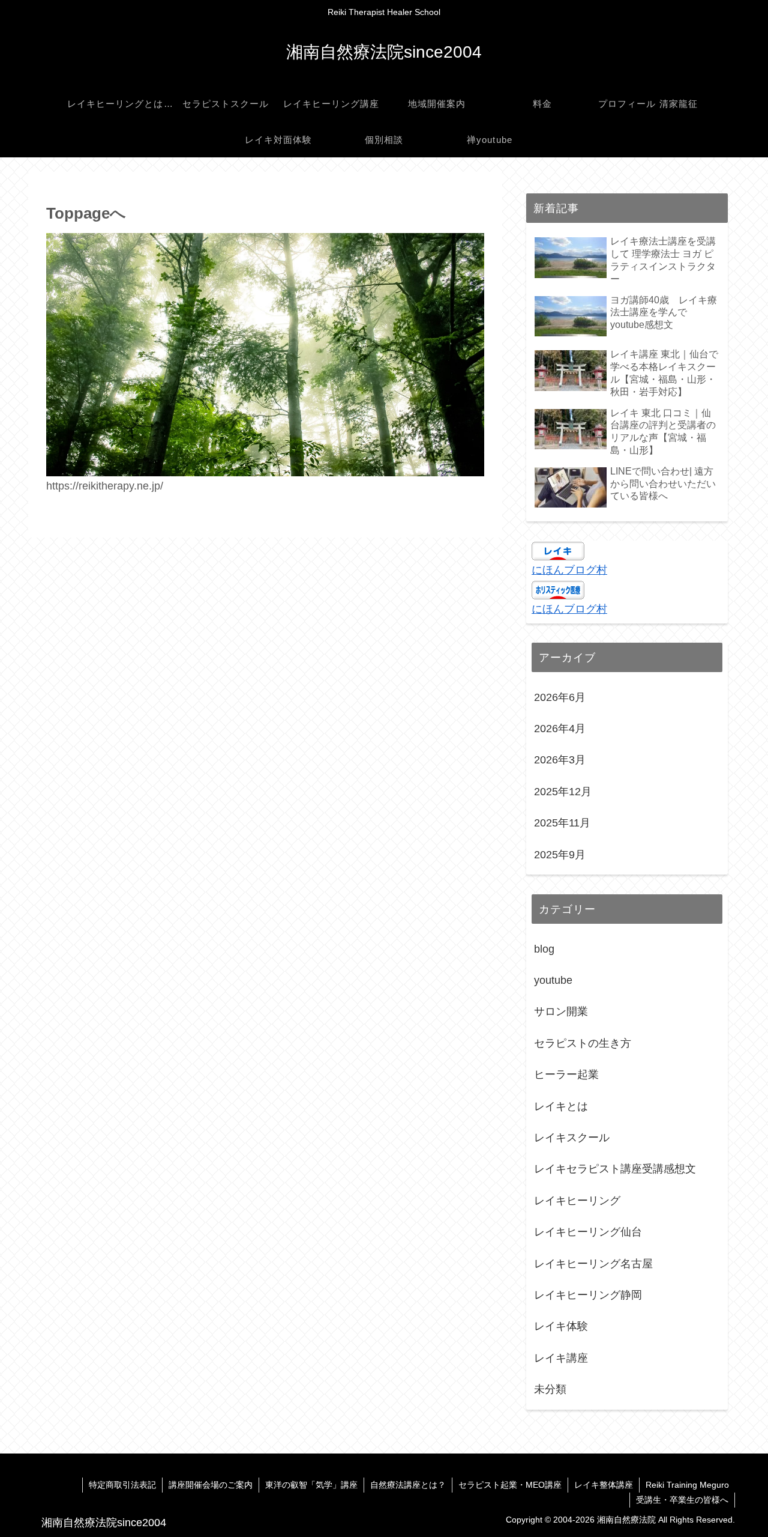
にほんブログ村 (569, 570)
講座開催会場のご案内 (211, 1485)
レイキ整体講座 (603, 1485)
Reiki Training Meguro (687, 1485)
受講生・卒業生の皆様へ (682, 1500)
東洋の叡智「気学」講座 (311, 1485)
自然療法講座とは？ (408, 1485)
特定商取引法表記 (122, 1485)
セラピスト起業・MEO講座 (510, 1485)
